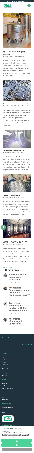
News (16, 106)
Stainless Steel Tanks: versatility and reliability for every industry (15, 241)
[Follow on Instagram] (25, 345)
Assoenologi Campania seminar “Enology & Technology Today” (19, 291)
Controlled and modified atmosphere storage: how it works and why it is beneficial (14, 53)
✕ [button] (31, 428)
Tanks (4, 357)
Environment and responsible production (16, 104)
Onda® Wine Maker (6, 386)
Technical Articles (20, 56)
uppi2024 (7, 56)
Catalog (3, 412)
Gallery (3, 409)
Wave (28, 106)
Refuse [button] (16, 445)
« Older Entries (7, 267)
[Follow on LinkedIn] (31, 345)
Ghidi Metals (4, 383)
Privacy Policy (5, 397)
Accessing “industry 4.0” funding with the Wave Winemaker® (19, 307)
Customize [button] (17, 450)
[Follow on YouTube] (28, 345)
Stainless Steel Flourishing (11, 195)
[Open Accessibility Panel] (3, 227)
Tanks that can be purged (7, 388)
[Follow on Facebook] (23, 345)
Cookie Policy (5, 399)
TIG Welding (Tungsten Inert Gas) (13, 150)
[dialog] (17, 439)
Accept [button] (16, 441)
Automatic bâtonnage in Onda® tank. (16, 321)
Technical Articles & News (7, 407)
